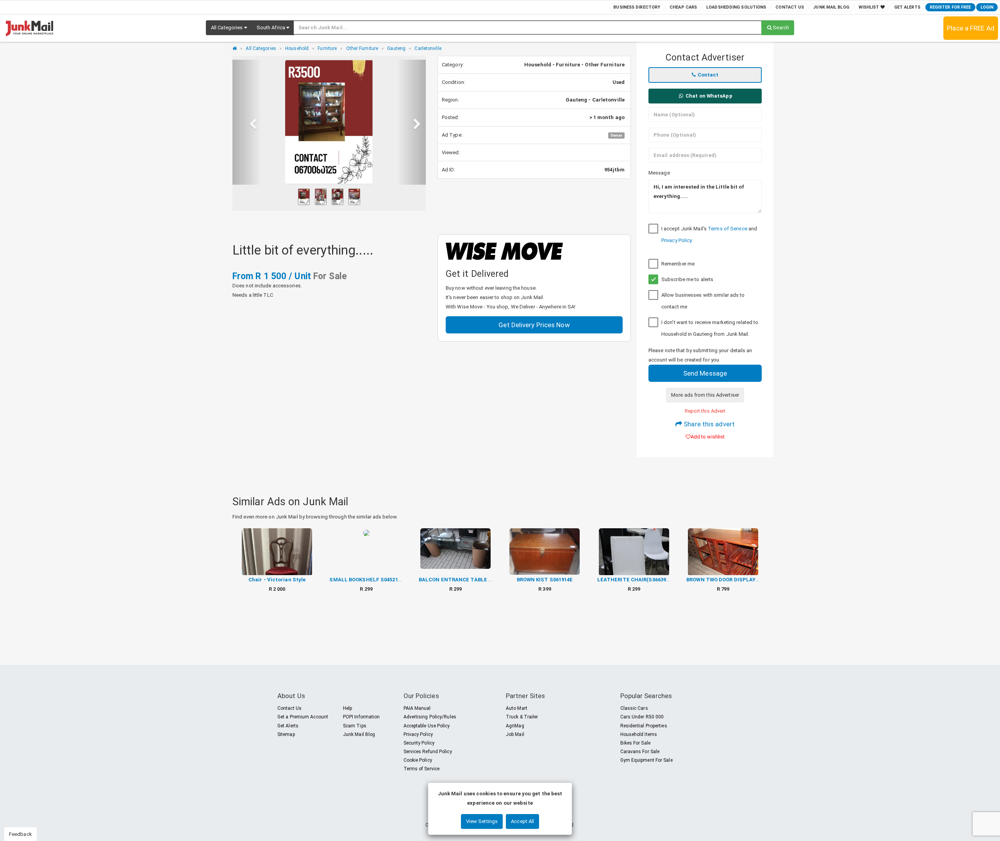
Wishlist (869, 7)
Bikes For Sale (635, 743)
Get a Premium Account (302, 717)
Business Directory (636, 7)
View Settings (482, 821)
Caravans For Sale (640, 751)
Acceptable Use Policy (427, 726)
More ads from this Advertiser (705, 395)
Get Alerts (907, 7)
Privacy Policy (676, 240)
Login (987, 7)
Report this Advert (705, 411)
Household (297, 48)
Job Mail (515, 734)
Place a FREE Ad (971, 28)
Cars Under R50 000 (642, 717)
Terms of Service (727, 229)
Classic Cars (634, 708)
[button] (229, 27)
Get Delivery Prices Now (534, 325)
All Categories (261, 48)
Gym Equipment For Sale (646, 760)
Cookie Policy (418, 760)
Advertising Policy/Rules (430, 717)
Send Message (705, 373)
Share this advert (708, 424)
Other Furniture (362, 48)
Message (659, 173)
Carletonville (427, 48)
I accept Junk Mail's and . (709, 234)
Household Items (638, 734)
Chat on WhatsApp (708, 96)
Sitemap (286, 734)
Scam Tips (354, 726)
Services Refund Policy (428, 751)
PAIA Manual (417, 708)
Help (347, 708)
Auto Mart (516, 708)
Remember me (678, 264)
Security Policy (419, 743)
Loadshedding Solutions (736, 7)
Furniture (327, 48)
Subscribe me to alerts (687, 279)
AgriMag (515, 726)
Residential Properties (643, 726)
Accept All (522, 821)
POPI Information (361, 717)
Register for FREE (950, 7)
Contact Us (789, 7)
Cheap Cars (683, 7)
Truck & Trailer (522, 717)
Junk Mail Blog (831, 7)
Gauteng (396, 48)
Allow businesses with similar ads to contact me (703, 301)
